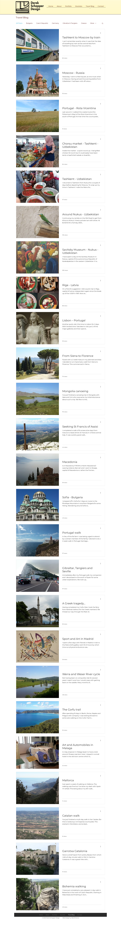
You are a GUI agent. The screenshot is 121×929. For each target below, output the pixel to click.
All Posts (19, 23)
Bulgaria (29, 23)
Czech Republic (42, 23)
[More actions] (101, 33)
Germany (55, 23)
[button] (102, 23)
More (92, 23)
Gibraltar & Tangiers (70, 23)
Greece (83, 23)
